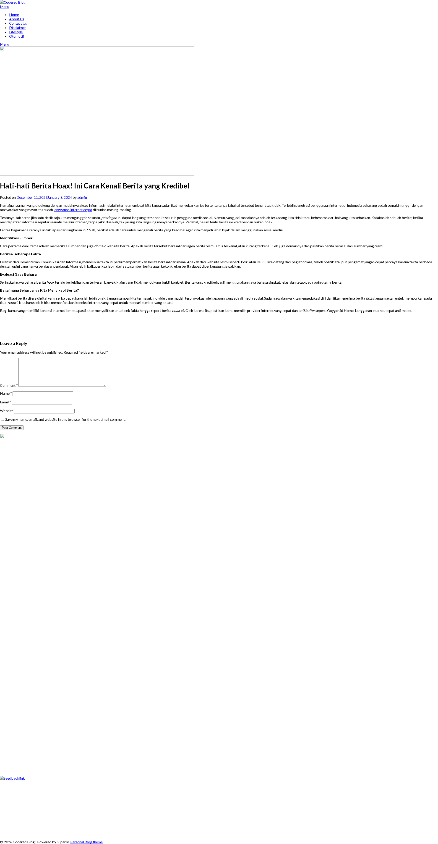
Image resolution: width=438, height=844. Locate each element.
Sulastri (393, 795)
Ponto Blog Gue (317, 803)
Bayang (117, 825)
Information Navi (271, 812)
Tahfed (431, 812)
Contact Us (18, 23)
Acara (395, 821)
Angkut (59, 825)
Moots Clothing (332, 795)
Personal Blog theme (86, 842)
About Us (16, 19)
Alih (11, 825)
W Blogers (284, 790)
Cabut (223, 825)
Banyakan (55, 829)
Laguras (253, 799)
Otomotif (16, 36)
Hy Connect (256, 795)
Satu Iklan (174, 821)
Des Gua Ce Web (193, 812)
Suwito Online (54, 816)
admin (82, 197)
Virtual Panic (355, 795)
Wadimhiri (8, 790)
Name (6, 393)
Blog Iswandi (313, 816)
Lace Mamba (169, 786)
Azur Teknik (41, 786)
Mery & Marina (55, 799)
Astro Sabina (164, 790)
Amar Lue (94, 803)
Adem (279, 825)
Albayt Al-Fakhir (101, 790)
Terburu (211, 825)
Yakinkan (132, 829)
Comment (9, 385)
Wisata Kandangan (358, 816)
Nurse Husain (376, 795)
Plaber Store (312, 786)
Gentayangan (10, 829)
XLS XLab (315, 808)
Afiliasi (384, 821)
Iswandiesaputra (130, 816)
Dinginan (39, 829)
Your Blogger (156, 821)
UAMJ (302, 808)
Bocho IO (48, 812)
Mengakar (293, 825)
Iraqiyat (221, 803)
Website (6, 410)
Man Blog (24, 816)
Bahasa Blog (322, 829)
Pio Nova (235, 803)
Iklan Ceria (266, 790)
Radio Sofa (95, 816)
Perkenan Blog (300, 829)
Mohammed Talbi (275, 803)
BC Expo (337, 803)
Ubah (384, 825)
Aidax (241, 795)
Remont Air (109, 812)
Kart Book (277, 799)
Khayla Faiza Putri (157, 816)
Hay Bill (93, 812)
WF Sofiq (101, 799)
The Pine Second (389, 799)
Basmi (97, 825)
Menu (4, 6)
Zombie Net (426, 795)
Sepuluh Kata (257, 829)
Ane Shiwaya (127, 803)
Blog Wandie (384, 816)
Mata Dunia (355, 812)
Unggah (373, 825)
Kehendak (169, 829)
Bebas (162, 825)
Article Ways (355, 803)
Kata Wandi (222, 816)
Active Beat (355, 808)
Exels (264, 799)
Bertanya (371, 821)
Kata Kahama (232, 790)
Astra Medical (150, 808)
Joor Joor (296, 803)
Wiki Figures (245, 786)
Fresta (94, 795)
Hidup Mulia (180, 799)
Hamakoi (287, 795)
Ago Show (161, 799)
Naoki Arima (129, 812)
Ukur (406, 825)
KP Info (231, 795)
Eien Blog (75, 799)
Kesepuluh (186, 829)
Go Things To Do (220, 812)
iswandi (110, 816)
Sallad (88, 799)
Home (14, 14)
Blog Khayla (333, 816)
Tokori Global (376, 808)
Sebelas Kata (193, 821)
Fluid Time (206, 803)
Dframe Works (392, 786)
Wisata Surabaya (314, 812)
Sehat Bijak (354, 821)
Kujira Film (78, 803)
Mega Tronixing (415, 799)
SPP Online (307, 799)
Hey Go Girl (148, 786)
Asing (70, 825)
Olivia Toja (380, 790)
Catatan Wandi (243, 816)
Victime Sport (172, 808)
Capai (361, 825)
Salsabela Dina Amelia (412, 816)
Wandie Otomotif (289, 816)
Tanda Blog (342, 829)
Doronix (132, 786)
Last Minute (41, 808)
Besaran (69, 829)
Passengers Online (46, 790)
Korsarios (23, 808)
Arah (79, 825)
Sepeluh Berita (363, 829)
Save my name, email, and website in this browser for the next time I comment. (65, 419)
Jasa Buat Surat (307, 795)
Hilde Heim (413, 786)
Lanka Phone (115, 786)
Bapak (26, 829)
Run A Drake (10, 812)
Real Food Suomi (423, 803)
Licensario (88, 808)
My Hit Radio (171, 795)
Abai (427, 821)
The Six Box (129, 808)
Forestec (80, 812)
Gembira (117, 829)
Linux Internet (168, 812)
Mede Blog (165, 803)
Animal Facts (286, 808)
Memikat (102, 829)
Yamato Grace (304, 790)
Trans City (386, 812)
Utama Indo (215, 795)
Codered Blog (186, 803)
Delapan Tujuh (62, 786)
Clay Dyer (64, 812)
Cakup (247, 825)
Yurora (416, 790)
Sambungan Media (209, 829)
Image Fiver (83, 786)
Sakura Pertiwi (260, 821)
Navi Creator (75, 816)
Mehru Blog (344, 790)
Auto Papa (123, 790)
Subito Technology (219, 786)
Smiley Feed (326, 799)
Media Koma (95, 821)
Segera (145, 829)
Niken (37, 816)
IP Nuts (190, 808)
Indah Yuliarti (321, 821)
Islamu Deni (325, 790)
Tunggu (395, 825)
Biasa (187, 825)
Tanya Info (411, 829)
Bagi (87, 825)
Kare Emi (110, 803)
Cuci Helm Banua (198, 816)
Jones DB (292, 812)
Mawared (7, 808)
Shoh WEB (408, 795)
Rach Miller (238, 799)
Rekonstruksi (142, 799)
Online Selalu (214, 821)
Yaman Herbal (334, 808)
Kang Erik (402, 812)
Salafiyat (251, 790)
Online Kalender (396, 803)
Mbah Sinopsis (49, 795)
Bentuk (198, 825)
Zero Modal (332, 786)
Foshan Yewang (290, 786)
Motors (6, 786)
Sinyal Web (75, 821)
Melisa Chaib (400, 790)
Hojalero (36, 799)
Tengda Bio (29, 803)
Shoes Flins (251, 803)
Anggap (318, 825)
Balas (106, 825)
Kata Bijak (19, 795)
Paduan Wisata (236, 821)
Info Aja (338, 821)
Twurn (199, 790)
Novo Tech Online (14, 799)
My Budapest (424, 808)
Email (5, 402)
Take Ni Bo (351, 786)
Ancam (47, 825)
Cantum (235, 825)
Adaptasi (407, 821)
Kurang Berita (30, 821)
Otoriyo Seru (207, 808)
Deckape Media (400, 808)
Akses (307, 825)
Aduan (258, 825)
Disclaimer (17, 27)
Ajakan (268, 825)
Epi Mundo (213, 790)
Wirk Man (8, 816)
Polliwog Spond (192, 786)
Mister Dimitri (120, 799)
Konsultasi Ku (235, 829)
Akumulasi (33, 825)
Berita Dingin (278, 829)
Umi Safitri (302, 821)
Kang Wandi (265, 816)
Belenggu (175, 825)
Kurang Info (9, 821)
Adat (419, 821)
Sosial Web (136, 821)
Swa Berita (363, 790)
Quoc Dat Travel (75, 790)
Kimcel (99, 786)
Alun (3, 825)
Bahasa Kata (22, 834)
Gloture (292, 799)
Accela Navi (370, 786)
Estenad (272, 795)
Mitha (33, 795)
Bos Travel (336, 812)
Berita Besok (116, 821)
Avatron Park (142, 790)
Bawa (135, 825)
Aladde (140, 795)
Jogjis (66, 795)
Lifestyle (16, 32)
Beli (127, 825)
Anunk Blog (22, 786)
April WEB (108, 795)
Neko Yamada (266, 786)
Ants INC (24, 790)
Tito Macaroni (245, 812)
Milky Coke (226, 808)
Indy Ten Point (107, 808)
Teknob (371, 812)
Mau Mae (418, 812)
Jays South (80, 795)
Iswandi (178, 816)
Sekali (156, 829)
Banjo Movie (30, 812)
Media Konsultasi (388, 829)
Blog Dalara (184, 790)
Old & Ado (245, 808)
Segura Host (9, 803)
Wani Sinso (125, 795)
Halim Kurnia (282, 821)
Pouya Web (147, 803)
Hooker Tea (48, 803)
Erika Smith (366, 799)
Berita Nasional (54, 821)
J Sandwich (148, 812)
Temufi (63, 803)
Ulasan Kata (419, 825)
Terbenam (148, 825)
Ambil (19, 825)
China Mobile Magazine (209, 799)
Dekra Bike (374, 803)
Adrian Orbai (346, 799)
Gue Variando (264, 808)
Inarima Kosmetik (65, 808)
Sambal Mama (193, 795)
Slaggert (153, 795)
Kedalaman (85, 829)
